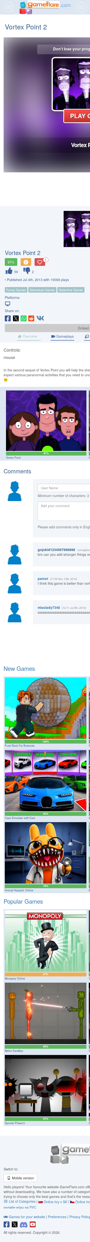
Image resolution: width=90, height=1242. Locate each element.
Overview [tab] (29, 336)
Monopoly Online (15, 978)
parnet (43, 578)
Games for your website (27, 1216)
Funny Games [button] (16, 290)
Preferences (57, 1216)
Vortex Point (13, 457)
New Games (19, 668)
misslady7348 (49, 607)
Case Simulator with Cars (20, 818)
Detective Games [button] (71, 290)
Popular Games (23, 901)
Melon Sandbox (14, 1051)
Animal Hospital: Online (19, 890)
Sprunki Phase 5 (15, 1123)
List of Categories (22, 1201)
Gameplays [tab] (64, 336)
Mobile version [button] (22, 1177)
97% (11, 262)
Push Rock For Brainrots (20, 745)
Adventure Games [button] (42, 290)
